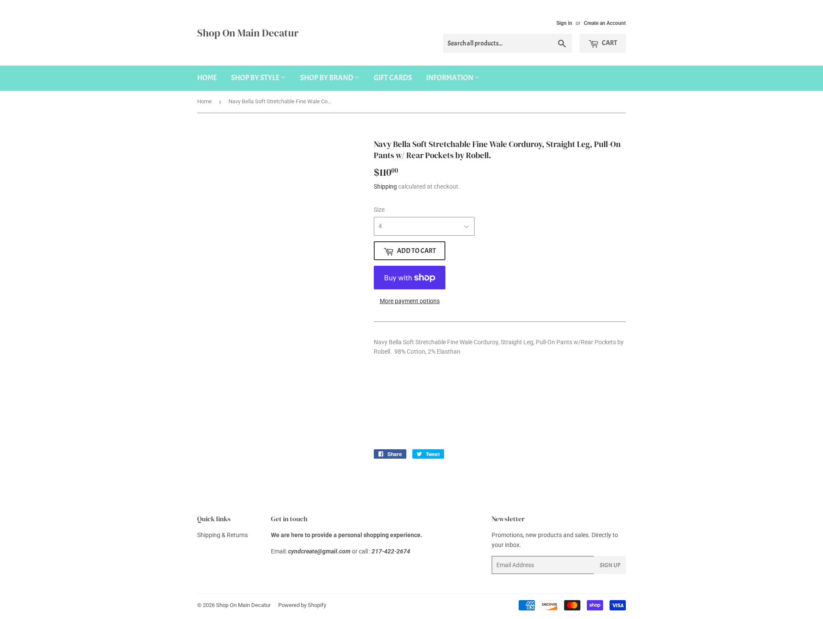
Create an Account (605, 23)
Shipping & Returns (222, 535)
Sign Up (610, 565)
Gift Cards (393, 78)
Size (379, 209)
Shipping (385, 186)
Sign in (564, 23)
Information (450, 78)
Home (207, 78)
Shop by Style (256, 78)
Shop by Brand (327, 78)
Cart (609, 43)
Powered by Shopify (302, 605)
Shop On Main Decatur (248, 33)
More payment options (410, 300)
